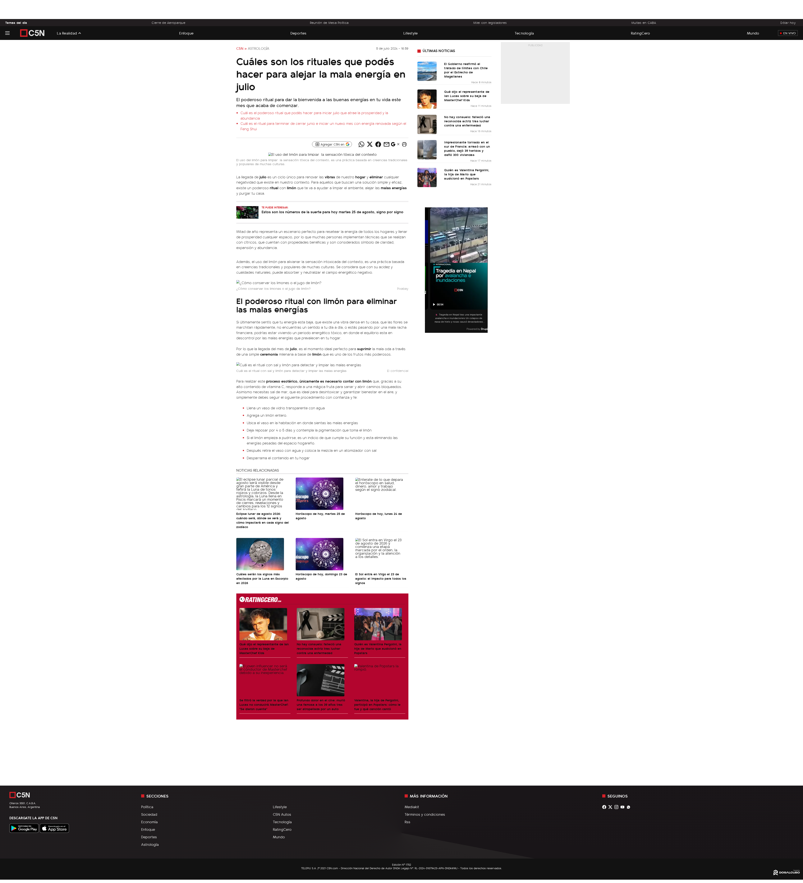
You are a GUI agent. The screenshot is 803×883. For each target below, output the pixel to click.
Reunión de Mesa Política (329, 22)
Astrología (258, 48)
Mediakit (412, 806)
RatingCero (640, 33)
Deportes (298, 33)
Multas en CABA (643, 22)
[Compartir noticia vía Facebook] (378, 144)
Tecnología (524, 33)
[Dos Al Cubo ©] (787, 873)
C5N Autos (282, 814)
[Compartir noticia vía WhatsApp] (361, 144)
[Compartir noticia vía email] (386, 144)
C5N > (241, 48)
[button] (404, 144)
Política (147, 806)
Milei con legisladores (490, 22)
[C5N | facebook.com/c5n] (605, 807)
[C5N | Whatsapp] (630, 807)
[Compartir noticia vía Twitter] (370, 144)
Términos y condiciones (425, 814)
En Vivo (789, 33)
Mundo (753, 33)
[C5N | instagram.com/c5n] (617, 807)
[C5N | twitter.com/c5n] (611, 807)
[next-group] (485, 270)
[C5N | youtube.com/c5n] (623, 807)
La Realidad (67, 33)
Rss (407, 821)
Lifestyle (410, 33)
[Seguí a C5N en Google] (393, 145)
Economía (149, 821)
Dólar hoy (788, 22)
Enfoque (186, 33)
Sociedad (149, 814)
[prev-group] (427, 270)
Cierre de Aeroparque (168, 22)
